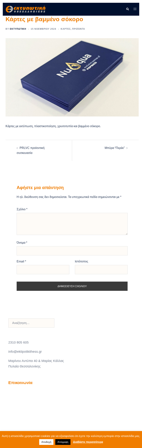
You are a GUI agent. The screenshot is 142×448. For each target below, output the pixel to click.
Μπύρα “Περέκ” (115, 147)
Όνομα (22, 242)
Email (21, 261)
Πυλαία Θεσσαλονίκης (24, 366)
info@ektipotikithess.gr (25, 351)
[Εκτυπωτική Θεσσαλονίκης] (25, 9)
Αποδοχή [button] (46, 442)
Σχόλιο (22, 209)
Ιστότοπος (81, 261)
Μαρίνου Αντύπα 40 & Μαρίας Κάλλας (36, 361)
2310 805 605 (18, 342)
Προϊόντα (78, 29)
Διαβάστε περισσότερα (88, 441)
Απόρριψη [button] (63, 442)
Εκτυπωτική (18, 29)
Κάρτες (66, 29)
